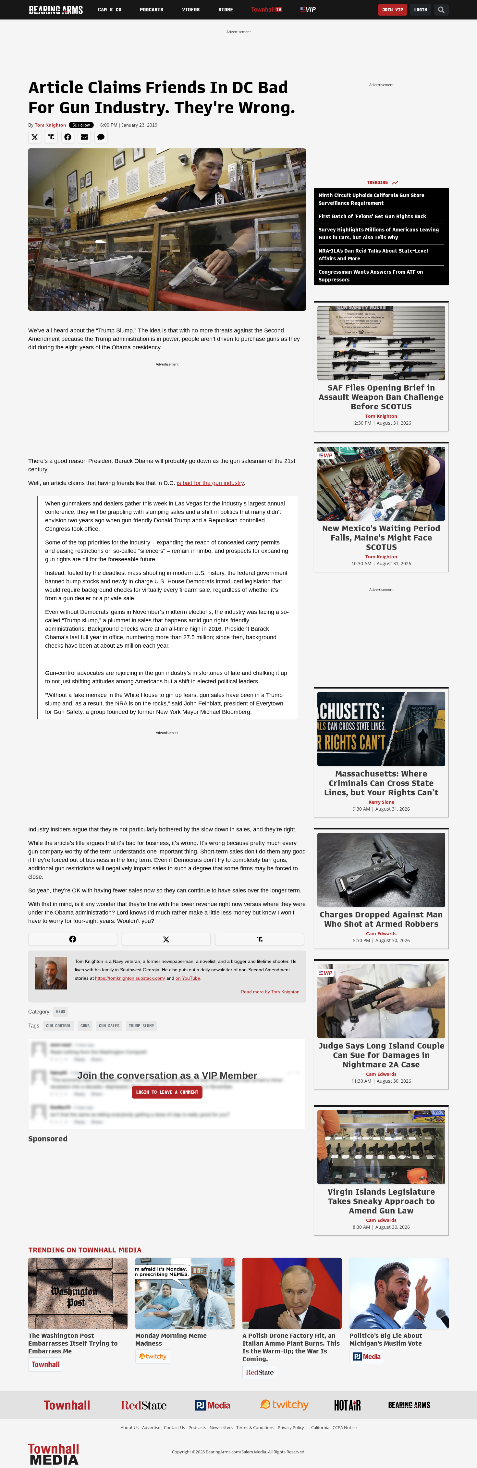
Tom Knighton (50, 125)
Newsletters (221, 1427)
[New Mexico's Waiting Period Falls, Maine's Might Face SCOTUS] (381, 483)
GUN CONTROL (58, 1025)
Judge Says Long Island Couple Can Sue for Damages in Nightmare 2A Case (381, 1055)
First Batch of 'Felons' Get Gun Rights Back (372, 216)
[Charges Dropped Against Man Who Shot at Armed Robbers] (381, 869)
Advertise (151, 1427)
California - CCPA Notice (334, 1427)
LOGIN (420, 10)
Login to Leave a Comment (167, 1092)
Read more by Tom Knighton (270, 991)
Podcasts (151, 9)
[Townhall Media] (53, 1454)
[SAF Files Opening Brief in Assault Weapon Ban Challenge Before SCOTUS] (381, 342)
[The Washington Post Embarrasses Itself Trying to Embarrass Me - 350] (78, 1293)
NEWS (60, 1011)
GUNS (85, 1025)
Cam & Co (109, 9)
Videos (191, 9)
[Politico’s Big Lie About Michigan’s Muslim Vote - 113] (399, 1293)
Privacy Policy (291, 1427)
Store (225, 9)
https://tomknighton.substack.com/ (130, 978)
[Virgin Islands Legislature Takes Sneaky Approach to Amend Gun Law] (381, 1147)
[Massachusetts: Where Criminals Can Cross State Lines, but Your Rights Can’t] (381, 728)
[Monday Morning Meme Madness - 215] (185, 1293)
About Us (130, 1427)
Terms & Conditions (255, 1427)
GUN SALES (109, 1025)
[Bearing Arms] (55, 10)
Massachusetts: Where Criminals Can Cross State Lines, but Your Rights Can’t (381, 783)
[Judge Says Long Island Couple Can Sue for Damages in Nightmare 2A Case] (381, 1000)
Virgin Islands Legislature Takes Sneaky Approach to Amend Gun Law (381, 1201)
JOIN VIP (392, 10)
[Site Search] (441, 10)
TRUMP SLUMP (141, 1025)
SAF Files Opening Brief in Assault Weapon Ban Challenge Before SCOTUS (381, 397)
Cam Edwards (381, 933)
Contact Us (174, 1427)
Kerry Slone (381, 802)
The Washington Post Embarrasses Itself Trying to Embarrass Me (73, 1343)
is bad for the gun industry (210, 483)
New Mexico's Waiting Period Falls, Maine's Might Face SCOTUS (381, 537)
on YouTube (188, 978)
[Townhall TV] (266, 10)
